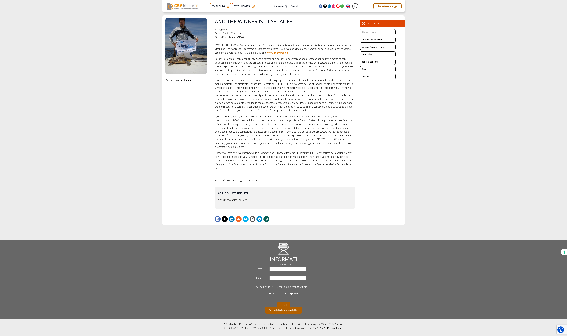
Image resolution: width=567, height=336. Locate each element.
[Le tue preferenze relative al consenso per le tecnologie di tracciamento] (564, 252)
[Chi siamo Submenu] (287, 6)
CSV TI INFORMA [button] (242, 6)
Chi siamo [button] (279, 6)
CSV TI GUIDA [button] (218, 6)
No (305, 286)
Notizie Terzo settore (372, 47)
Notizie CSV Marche (371, 39)
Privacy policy (290, 293)
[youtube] (338, 6)
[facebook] (320, 6)
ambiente (186, 80)
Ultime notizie (368, 32)
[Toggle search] (355, 6)
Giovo (364, 69)
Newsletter (367, 76)
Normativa (366, 54)
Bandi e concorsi (369, 61)
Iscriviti (283, 305)
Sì (300, 286)
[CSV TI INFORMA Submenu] (253, 6)
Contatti (295, 6)
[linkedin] (329, 6)
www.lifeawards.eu (277, 52)
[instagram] (333, 6)
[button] (560, 329)
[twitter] (325, 6)
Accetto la (284, 293)
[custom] (342, 6)
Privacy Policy (335, 328)
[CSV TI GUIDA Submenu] (228, 6)
